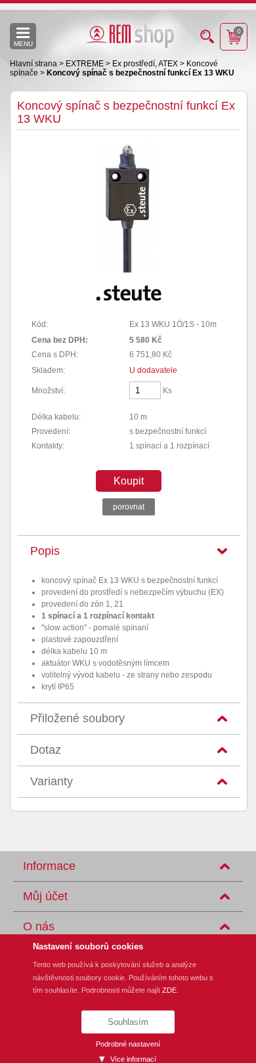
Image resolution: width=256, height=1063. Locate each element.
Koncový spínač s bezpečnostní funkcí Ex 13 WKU (140, 72)
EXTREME (86, 63)
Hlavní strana (34, 63)
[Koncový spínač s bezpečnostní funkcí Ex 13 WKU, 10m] (129, 269)
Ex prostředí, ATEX (146, 63)
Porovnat (128, 506)
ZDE (169, 990)
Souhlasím (128, 1022)
